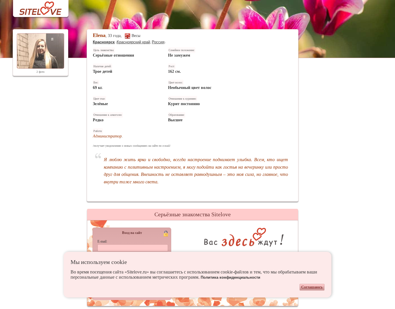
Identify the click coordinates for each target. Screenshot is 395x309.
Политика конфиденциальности (230, 277)
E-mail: (102, 241)
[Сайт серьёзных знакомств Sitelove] (36, 6)
